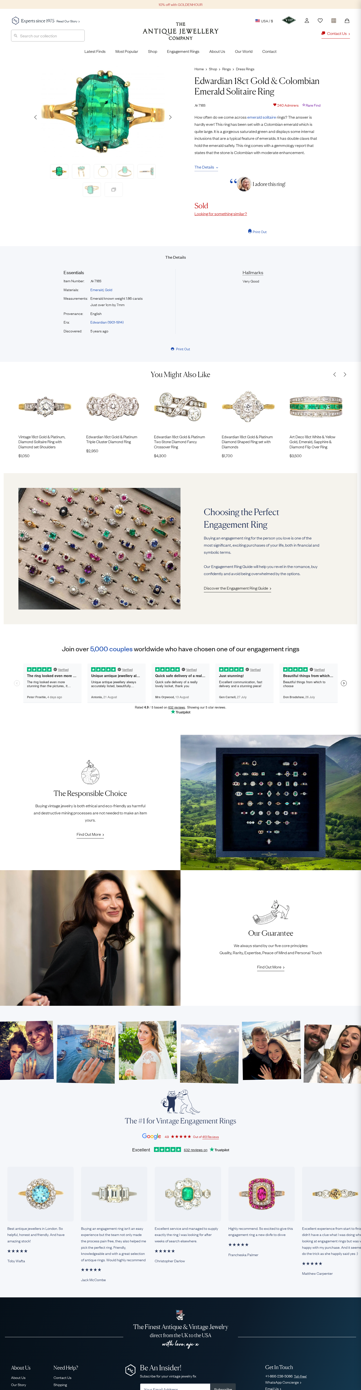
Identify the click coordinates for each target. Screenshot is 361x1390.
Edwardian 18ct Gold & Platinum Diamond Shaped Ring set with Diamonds (247, 441)
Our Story (18, 1384)
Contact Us (62, 1377)
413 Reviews (210, 1136)
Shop (152, 51)
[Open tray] (334, 19)
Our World (243, 51)
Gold (108, 289)
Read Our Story (66, 20)
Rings (226, 68)
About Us (217, 51)
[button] (170, 117)
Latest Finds (95, 51)
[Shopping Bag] (347, 20)
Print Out (260, 231)
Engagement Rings (183, 51)
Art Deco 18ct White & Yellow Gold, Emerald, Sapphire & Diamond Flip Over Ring (312, 441)
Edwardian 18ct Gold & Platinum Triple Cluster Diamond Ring (111, 439)
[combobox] (48, 36)
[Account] (307, 20)
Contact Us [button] (336, 33)
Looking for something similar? (220, 213)
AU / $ (233, 43)
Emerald (96, 289)
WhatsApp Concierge (282, 1382)
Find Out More (89, 834)
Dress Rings (245, 68)
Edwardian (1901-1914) (107, 322)
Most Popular (126, 51)
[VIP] (289, 20)
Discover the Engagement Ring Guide (236, 588)
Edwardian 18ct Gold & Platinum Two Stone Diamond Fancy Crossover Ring (179, 441)
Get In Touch (279, 1367)
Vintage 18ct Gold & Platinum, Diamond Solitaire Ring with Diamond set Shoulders (41, 441)
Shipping (60, 1384)
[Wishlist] (320, 20)
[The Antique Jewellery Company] (181, 35)
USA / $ (267, 20)
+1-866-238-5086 (286, 1375)
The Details (204, 167)
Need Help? (66, 1368)
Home (199, 68)
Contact (269, 51)
